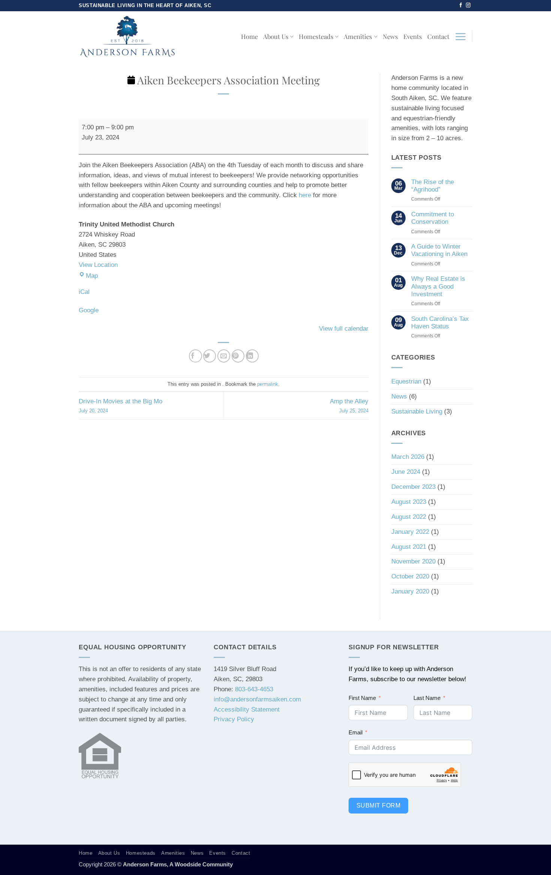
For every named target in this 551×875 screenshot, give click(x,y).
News (390, 36)
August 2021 (408, 546)
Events (412, 36)
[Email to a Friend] (224, 356)
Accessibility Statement (247, 709)
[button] (461, 36)
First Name (362, 698)
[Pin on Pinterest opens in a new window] (238, 356)
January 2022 (410, 531)
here (305, 195)
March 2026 (407, 456)
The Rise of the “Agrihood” (432, 185)
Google (89, 310)
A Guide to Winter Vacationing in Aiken (439, 250)
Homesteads (316, 36)
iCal (84, 291)
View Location (98, 264)
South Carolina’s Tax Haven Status (440, 322)
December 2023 (413, 486)
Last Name (426, 698)
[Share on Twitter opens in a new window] (209, 356)
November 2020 (413, 561)
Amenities (358, 36)
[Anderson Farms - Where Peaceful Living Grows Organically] (127, 36)
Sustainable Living (416, 411)
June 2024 (405, 471)
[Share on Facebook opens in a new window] (195, 356)
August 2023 (408, 501)
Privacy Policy (234, 719)
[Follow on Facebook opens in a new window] (460, 5)
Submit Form (378, 805)
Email (355, 732)
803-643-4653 (254, 689)
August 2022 (408, 516)
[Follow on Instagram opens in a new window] (468, 5)
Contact (438, 36)
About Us (276, 36)
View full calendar (343, 328)
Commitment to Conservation (432, 218)
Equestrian (406, 381)
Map (92, 275)
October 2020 (410, 576)
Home (249, 36)
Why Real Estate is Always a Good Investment (438, 286)
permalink (267, 384)
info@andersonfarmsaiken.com (257, 699)
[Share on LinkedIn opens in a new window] (252, 356)
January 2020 (410, 591)
